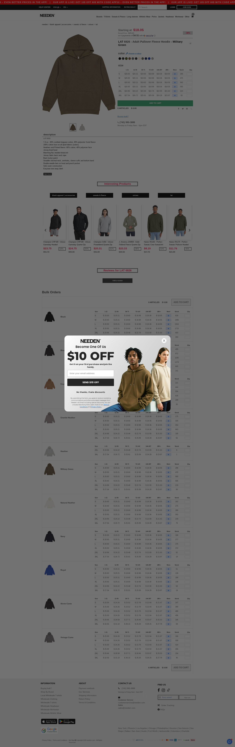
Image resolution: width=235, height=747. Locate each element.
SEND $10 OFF (90, 382)
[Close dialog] (164, 340)
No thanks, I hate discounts (90, 392)
